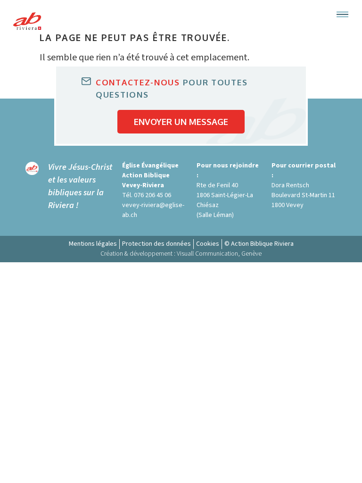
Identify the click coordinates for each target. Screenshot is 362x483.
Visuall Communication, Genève (219, 253)
